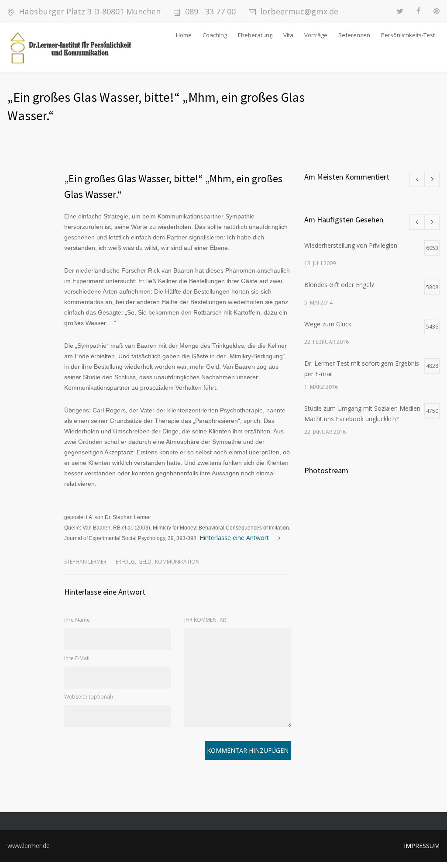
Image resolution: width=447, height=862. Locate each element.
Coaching (215, 35)
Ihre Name (77, 619)
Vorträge (315, 35)
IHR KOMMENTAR (205, 619)
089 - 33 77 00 (210, 11)
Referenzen (354, 35)
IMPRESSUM (422, 845)
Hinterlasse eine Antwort (235, 537)
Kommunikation (177, 561)
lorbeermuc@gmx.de (299, 11)
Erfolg (125, 561)
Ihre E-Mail (76, 658)
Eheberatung (255, 35)
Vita (288, 35)
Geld (144, 561)
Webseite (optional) (88, 696)
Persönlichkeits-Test (408, 35)
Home (184, 35)
